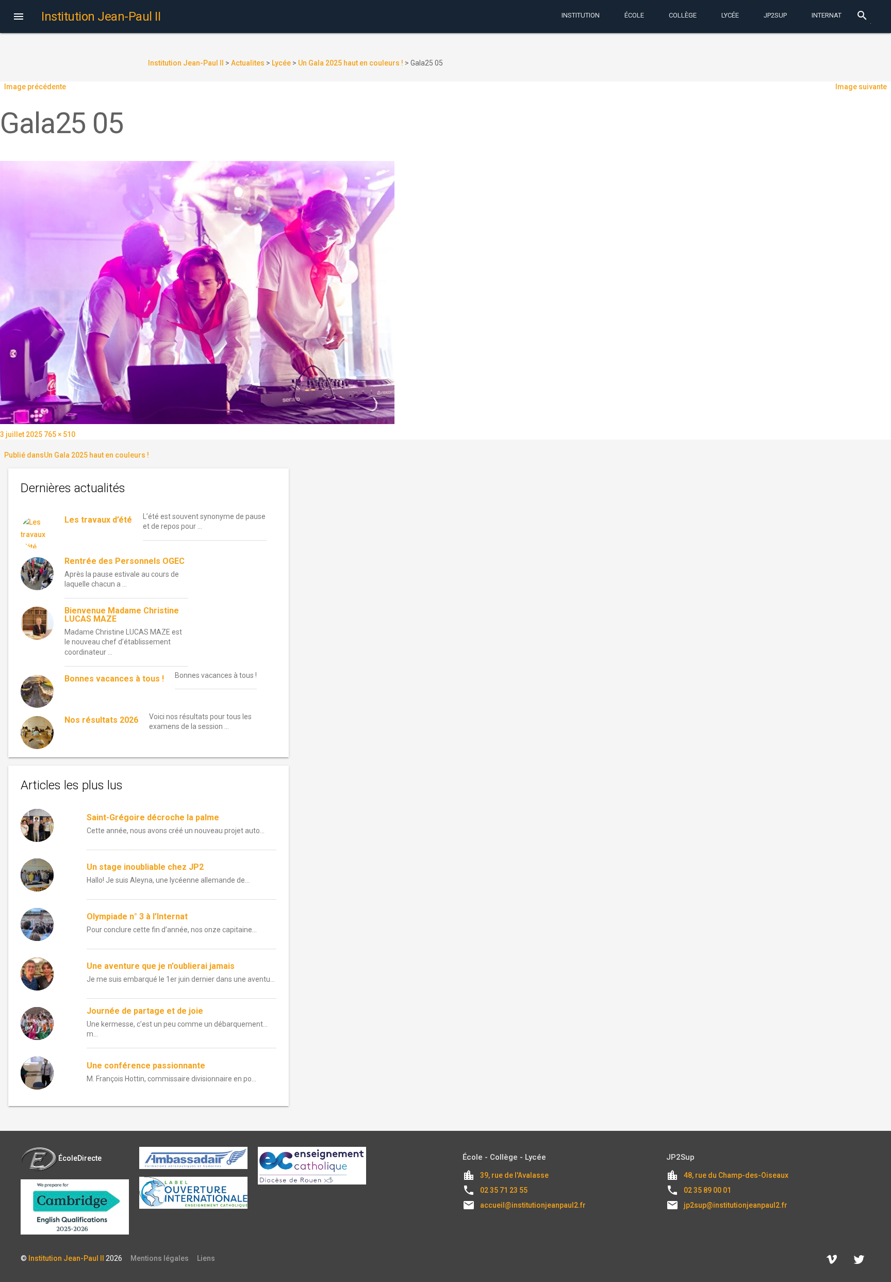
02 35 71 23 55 (503, 1190)
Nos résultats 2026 (101, 720)
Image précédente (35, 87)
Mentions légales (159, 1258)
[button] (18, 17)
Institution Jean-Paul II (66, 1258)
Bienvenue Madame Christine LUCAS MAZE (121, 615)
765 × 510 (59, 434)
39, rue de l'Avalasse (514, 1175)
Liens (206, 1258)
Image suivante (861, 87)
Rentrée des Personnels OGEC (124, 561)
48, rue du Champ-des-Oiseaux (736, 1175)
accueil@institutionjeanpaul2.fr (533, 1205)
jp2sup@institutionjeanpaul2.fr (735, 1205)
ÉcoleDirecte (80, 1158)
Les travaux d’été (98, 520)
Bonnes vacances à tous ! (114, 679)
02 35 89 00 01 (707, 1190)
